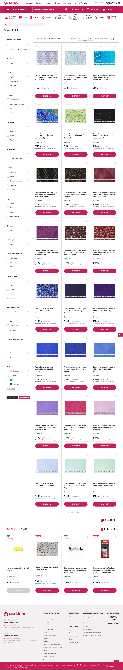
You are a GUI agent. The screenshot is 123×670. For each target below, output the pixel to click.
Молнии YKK (47, 641)
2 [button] (104, 529)
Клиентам (48, 3)
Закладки (94, 9)
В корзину (47, 96)
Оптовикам (86, 626)
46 (111, 520)
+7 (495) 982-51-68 (112, 4)
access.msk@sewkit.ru (13, 638)
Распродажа (29, 3)
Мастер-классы (74, 636)
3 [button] (107, 529)
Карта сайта (112, 623)
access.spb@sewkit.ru (13, 625)
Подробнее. (24, 667)
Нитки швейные (48, 629)
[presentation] (98, 529)
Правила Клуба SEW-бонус (92, 635)
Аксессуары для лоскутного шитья (52, 649)
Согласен (110, 666)
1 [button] (101, 529)
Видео (71, 630)
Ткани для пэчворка (49, 635)
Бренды (71, 620)
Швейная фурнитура (50, 654)
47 (114, 520)
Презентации (73, 642)
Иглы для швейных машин (51, 620)
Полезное (58, 3)
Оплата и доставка (89, 623)
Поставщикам (87, 629)
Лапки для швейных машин (52, 644)
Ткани (45, 632)
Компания (39, 3)
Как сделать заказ (89, 620)
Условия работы (88, 617)
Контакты (67, 3)
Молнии (45, 638)
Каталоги (72, 633)
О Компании (73, 617)
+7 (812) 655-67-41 (112, 2)
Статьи (71, 639)
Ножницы (46, 617)
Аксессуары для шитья (50, 660)
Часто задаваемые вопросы (92, 632)
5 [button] (114, 529)
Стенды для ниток (49, 657)
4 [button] (111, 529)
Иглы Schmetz (47, 623)
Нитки (45, 626)
